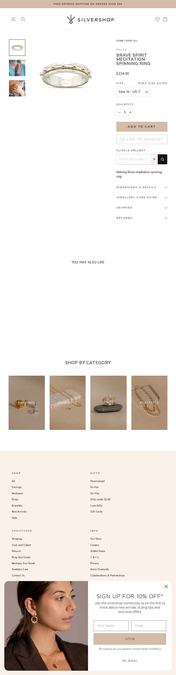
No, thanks (130, 661)
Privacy (94, 563)
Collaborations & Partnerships (107, 575)
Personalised (97, 481)
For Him (94, 493)
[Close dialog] (166, 586)
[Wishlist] (157, 19)
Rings (15, 499)
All (13, 481)
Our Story (96, 539)
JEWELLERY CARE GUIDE (137, 197)
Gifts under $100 (100, 499)
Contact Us (18, 575)
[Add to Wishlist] (36, 315)
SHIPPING (125, 207)
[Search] (162, 159)
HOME (119, 40)
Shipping (17, 539)
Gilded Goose (97, 551)
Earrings (17, 487)
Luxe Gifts (96, 505)
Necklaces (17, 493)
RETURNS (124, 218)
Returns (16, 551)
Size (141, 83)
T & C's (94, 557)
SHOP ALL (132, 40)
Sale (14, 518)
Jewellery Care (20, 569)
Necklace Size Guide (23, 563)
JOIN (130, 639)
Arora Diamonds (99, 569)
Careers (94, 545)
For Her (94, 487)
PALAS (121, 49)
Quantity (125, 104)
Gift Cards (96, 511)
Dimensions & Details (136, 187)
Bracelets (17, 505)
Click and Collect (21, 545)
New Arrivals (19, 511)
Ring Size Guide (152, 83)
